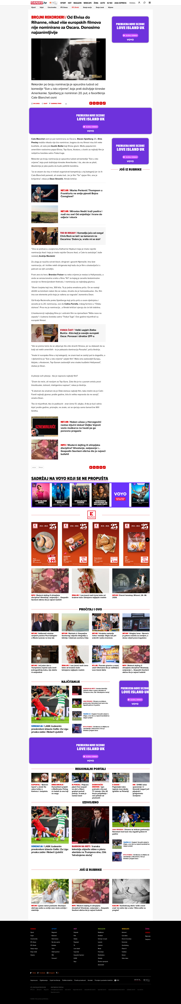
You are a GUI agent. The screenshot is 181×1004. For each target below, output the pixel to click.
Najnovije (148, 936)
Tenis (53, 948)
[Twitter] (94, 103)
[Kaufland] (90, 515)
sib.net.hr (68, 990)
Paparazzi (76, 942)
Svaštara (124, 952)
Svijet (42, 7)
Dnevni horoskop (126, 939)
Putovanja (100, 952)
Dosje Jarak (100, 7)
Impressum (34, 980)
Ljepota (100, 942)
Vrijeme (110, 7)
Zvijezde (76, 932)
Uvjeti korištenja (55, 980)
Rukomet (54, 936)
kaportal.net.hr (77, 990)
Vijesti (33, 7)
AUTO (102, 3)
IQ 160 (109, 3)
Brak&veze (101, 932)
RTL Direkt (75, 7)
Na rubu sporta (56, 942)
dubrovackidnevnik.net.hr (116, 990)
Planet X (124, 948)
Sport (63, 2)
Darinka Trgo (56, 103)
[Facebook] (90, 103)
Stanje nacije (87, 7)
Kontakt (90, 980)
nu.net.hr (140, 990)
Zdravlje (100, 958)
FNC (53, 955)
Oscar (34, 467)
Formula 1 (54, 958)
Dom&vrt (100, 936)
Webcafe (88, 2)
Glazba (75, 939)
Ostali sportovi (55, 952)
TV (74, 945)
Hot (69, 2)
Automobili (101, 965)
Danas (33, 928)
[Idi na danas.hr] (39, 3)
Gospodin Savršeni (79, 955)
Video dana (125, 958)
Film (75, 936)
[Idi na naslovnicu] (53, 5)
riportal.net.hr (102, 990)
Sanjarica (147, 939)
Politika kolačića (67, 980)
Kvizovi (124, 955)
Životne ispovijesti (103, 961)
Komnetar (124, 942)
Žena (96, 2)
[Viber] (100, 103)
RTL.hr (32, 990)
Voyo (75, 961)
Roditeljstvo (101, 955)
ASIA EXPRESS (120, 3)
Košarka (54, 945)
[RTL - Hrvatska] (137, 980)
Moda (99, 948)
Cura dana (124, 936)
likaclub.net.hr (55, 992)
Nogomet (54, 932)
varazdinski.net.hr (90, 990)
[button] (34, 485)
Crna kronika (52, 7)
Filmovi (41, 467)
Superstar (76, 952)
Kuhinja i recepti (102, 939)
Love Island (77, 948)
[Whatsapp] (97, 103)
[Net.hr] (147, 980)
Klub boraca (55, 939)
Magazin (77, 2)
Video (147, 932)
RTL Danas (64, 7)
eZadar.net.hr (131, 990)
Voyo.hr (46, 990)
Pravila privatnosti (80, 980)
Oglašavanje (44, 980)
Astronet (124, 932)
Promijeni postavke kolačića (103, 980)
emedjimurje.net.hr (57, 990)
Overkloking (125, 945)
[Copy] (104, 103)
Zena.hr (39, 990)
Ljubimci (100, 945)
